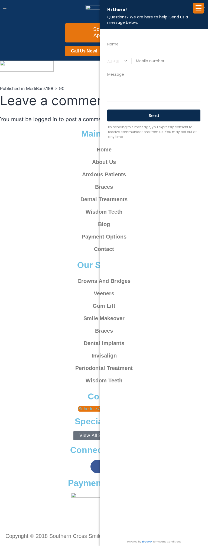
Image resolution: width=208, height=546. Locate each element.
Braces (104, 187)
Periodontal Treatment (104, 368)
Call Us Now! (84, 51)
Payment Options (104, 237)
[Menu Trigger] (198, 8)
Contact (104, 249)
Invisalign (104, 356)
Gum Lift (104, 306)
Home (104, 150)
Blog (104, 224)
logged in (45, 119)
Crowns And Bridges (104, 281)
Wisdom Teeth (104, 212)
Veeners (104, 293)
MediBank (36, 88)
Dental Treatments (104, 199)
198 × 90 (55, 88)
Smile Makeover (104, 318)
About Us (104, 162)
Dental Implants (104, 343)
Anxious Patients (104, 174)
